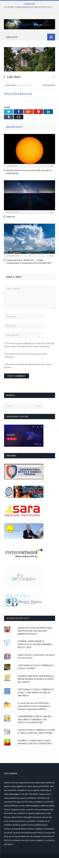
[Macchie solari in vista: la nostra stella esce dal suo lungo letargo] (29, 150)
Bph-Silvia (11, 85)
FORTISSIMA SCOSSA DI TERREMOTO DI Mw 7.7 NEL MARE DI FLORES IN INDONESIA (36, 692)
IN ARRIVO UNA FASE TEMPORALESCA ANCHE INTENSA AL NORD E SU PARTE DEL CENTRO (36, 679)
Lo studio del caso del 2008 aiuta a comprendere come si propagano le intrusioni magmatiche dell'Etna (34, 706)
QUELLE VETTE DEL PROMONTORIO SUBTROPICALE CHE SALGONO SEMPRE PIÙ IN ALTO (35, 631)
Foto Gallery (49, 85)
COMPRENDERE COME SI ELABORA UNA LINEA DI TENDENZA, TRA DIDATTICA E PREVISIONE (34, 719)
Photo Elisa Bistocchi (18, 93)
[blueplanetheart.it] (29, 24)
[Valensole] (29, 196)
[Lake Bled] (29, 59)
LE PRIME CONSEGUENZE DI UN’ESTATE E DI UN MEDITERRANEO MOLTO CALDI (30, 7)
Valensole (10, 216)
